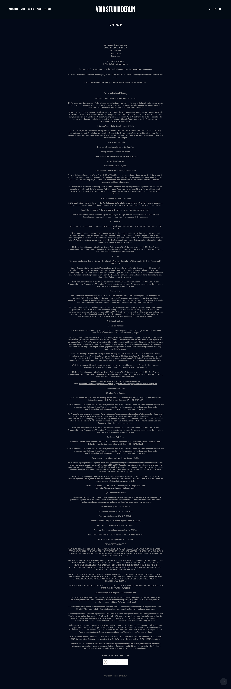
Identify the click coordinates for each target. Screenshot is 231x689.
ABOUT (39, 9)
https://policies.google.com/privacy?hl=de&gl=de (137, 383)
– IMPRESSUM (122, 676)
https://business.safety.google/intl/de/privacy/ (97, 383)
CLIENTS (31, 9)
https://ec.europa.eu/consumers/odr (138, 69)
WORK (23, 9)
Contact (48, 9)
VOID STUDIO (13, 9)
